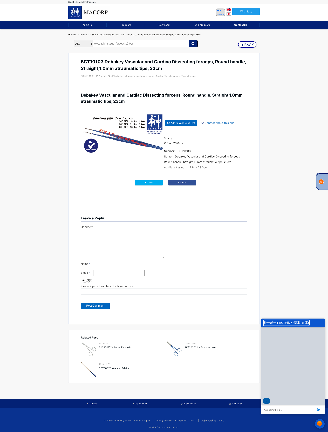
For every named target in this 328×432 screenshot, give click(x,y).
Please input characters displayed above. (107, 286)
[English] (229, 10)
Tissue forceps (188, 76)
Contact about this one (219, 123)
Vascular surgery (172, 76)
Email (85, 272)
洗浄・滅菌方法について (212, 420)
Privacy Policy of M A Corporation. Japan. (176, 420)
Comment (88, 227)
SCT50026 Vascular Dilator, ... (115, 368)
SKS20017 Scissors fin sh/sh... (116, 347)
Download (164, 24)
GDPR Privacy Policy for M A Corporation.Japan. (127, 420)
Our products (202, 24)
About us (87, 24)
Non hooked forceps (145, 76)
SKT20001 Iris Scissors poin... (201, 347)
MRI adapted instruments (123, 76)
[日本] (229, 14)
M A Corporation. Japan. (165, 427)
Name (85, 263)
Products (126, 24)
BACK (248, 45)
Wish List (246, 11)
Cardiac (159, 76)
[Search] (193, 43)
